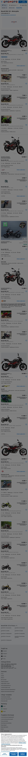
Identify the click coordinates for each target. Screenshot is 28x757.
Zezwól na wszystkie (22, 754)
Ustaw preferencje (4, 754)
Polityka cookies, (22, 742)
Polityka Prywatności (5, 744)
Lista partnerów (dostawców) (5, 751)
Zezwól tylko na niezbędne (13, 754)
